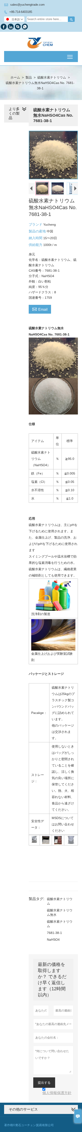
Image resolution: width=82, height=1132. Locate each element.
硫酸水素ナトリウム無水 (59, 912)
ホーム (15, 77)
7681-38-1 (54, 933)
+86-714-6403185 (20, 12)
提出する (44, 1082)
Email (40, 308)
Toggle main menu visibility (70, 56)
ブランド (36, 224)
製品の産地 (38, 231)
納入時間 (36, 238)
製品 (29, 77)
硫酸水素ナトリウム (51, 77)
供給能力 (36, 245)
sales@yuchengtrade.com (27, 4)
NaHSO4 (53, 939)
